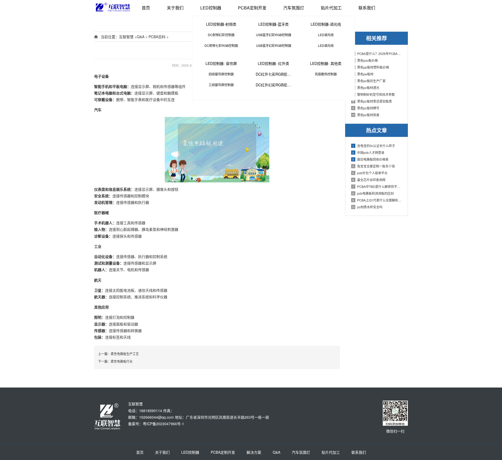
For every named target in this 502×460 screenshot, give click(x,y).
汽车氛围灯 (293, 8)
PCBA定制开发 (252, 8)
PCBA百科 (157, 36)
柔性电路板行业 (122, 361)
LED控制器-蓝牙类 (273, 24)
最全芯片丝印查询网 (368, 179)
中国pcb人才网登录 (368, 152)
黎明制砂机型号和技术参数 (373, 94)
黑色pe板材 (362, 74)
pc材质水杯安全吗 (367, 207)
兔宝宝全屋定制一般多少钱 (373, 166)
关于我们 (175, 8)
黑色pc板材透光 (365, 87)
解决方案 (254, 452)
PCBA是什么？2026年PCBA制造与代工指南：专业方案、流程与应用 (377, 53)
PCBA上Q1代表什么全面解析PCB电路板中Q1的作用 (377, 200)
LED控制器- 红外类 (273, 63)
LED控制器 (210, 8)
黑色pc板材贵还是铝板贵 (372, 101)
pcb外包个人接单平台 (369, 173)
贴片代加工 (331, 8)
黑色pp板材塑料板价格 (370, 67)
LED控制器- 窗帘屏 (221, 63)
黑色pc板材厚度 (365, 115)
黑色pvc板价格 (365, 60)
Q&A (140, 36)
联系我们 (366, 8)
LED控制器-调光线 (326, 24)
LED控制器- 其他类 (325, 63)
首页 (146, 8)
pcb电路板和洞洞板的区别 (373, 193)
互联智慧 (126, 36)
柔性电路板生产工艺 (125, 353)
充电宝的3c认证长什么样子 (373, 145)
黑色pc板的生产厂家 (369, 80)
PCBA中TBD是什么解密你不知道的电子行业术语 (377, 186)
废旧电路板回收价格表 (370, 159)
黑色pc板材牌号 (365, 108)
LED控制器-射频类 (221, 24)
